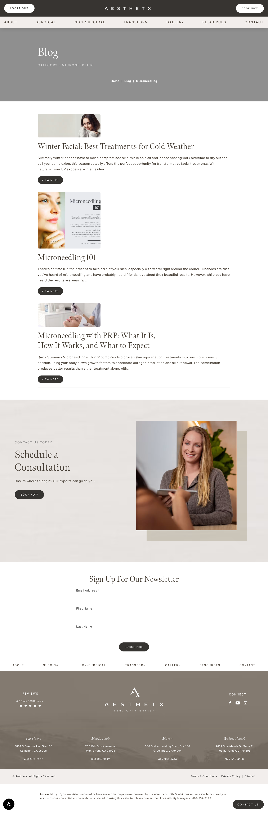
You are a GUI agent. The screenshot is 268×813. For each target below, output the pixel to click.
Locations (19, 8)
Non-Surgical (90, 22)
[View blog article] (69, 125)
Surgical (46, 22)
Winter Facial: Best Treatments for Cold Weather (116, 146)
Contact (254, 22)
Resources (214, 22)
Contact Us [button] (248, 804)
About (11, 22)
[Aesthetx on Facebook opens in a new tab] (230, 703)
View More (50, 180)
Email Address (87, 590)
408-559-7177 (201, 798)
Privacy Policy (230, 776)
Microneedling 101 (67, 258)
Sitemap (250, 776)
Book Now (250, 8)
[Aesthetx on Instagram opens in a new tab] (245, 703)
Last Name (84, 626)
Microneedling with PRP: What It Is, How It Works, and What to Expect (97, 341)
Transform (136, 22)
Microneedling (146, 81)
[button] (8, 804)
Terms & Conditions (204, 776)
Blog (127, 81)
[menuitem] (230, 703)
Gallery (175, 22)
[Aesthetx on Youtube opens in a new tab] (238, 703)
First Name (84, 608)
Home (115, 81)
